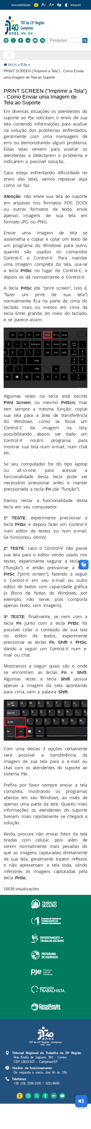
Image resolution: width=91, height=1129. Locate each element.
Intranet (76, 5)
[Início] (45, 25)
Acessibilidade (21, 5)
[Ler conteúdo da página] (81, 1101)
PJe (24, 65)
